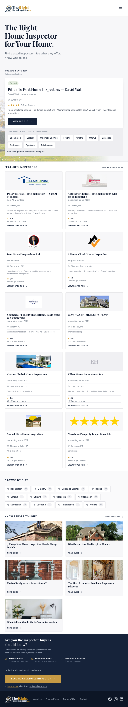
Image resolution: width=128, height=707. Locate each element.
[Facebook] (110, 699)
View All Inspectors (111, 167)
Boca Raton (15, 138)
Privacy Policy (52, 699)
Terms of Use (69, 699)
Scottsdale (18, 504)
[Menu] (120, 8)
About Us (37, 699)
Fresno (67, 138)
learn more (13, 686)
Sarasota (106, 138)
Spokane (30, 145)
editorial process (38, 686)
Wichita (96, 504)
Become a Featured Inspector (31, 678)
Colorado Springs (49, 138)
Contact (83, 699)
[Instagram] (116, 699)
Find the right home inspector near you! (25, 151)
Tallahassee (47, 145)
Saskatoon (15, 145)
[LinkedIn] (121, 699)
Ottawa (92, 138)
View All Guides (112, 516)
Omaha (79, 138)
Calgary (30, 138)
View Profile (20, 121)
